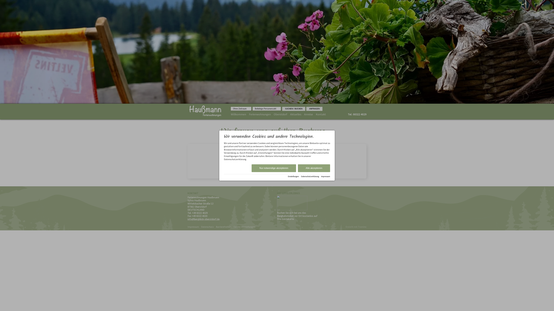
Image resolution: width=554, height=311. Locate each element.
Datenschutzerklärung (310, 176)
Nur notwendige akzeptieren (273, 168)
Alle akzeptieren (314, 168)
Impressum (325, 176)
